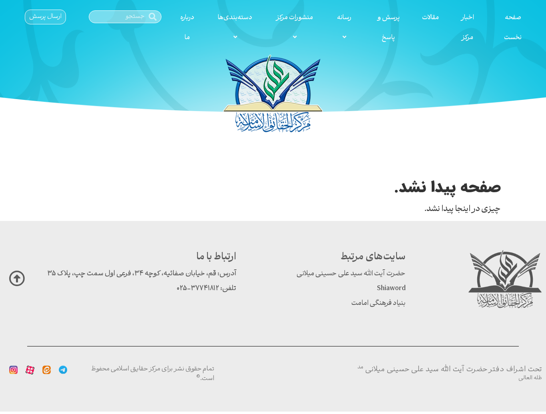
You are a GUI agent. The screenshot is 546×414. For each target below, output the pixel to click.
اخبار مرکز (467, 28)
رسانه (344, 18)
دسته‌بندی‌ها (235, 18)
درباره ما (187, 28)
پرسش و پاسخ (388, 28)
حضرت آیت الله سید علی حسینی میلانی (351, 274)
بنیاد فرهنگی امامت (378, 303)
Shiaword (391, 289)
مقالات (430, 18)
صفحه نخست (513, 28)
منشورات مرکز (294, 18)
